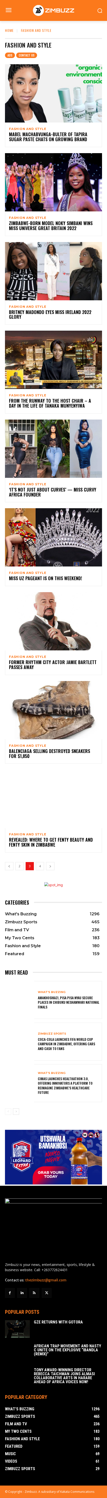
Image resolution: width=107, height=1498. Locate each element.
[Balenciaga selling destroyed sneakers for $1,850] (53, 710)
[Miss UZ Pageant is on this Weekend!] (53, 537)
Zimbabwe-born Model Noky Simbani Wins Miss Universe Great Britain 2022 (51, 225)
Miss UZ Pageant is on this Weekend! (45, 578)
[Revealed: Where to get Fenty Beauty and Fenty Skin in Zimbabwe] (53, 799)
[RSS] (34, 1293)
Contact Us (27, 55)
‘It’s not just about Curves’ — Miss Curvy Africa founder (52, 492)
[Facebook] (10, 1293)
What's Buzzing (51, 992)
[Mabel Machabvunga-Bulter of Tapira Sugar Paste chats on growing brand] (53, 93)
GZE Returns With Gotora (58, 1322)
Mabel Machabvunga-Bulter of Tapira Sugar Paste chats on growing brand (48, 136)
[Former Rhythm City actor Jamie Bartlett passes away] (53, 621)
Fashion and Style (27, 128)
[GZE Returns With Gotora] (17, 1329)
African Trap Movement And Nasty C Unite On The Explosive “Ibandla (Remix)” (67, 1350)
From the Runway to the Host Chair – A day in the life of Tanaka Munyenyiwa (50, 403)
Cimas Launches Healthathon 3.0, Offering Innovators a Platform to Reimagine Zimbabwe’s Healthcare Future (65, 1085)
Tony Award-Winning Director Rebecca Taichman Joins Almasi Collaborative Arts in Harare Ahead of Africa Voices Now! (64, 1376)
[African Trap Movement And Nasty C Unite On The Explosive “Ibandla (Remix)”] (17, 1353)
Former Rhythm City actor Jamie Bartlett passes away (53, 664)
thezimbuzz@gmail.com (45, 1280)
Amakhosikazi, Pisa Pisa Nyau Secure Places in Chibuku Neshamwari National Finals (68, 1002)
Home (9, 30)
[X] (47, 1293)
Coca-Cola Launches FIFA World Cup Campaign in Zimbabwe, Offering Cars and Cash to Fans (66, 1044)
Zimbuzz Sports (52, 1033)
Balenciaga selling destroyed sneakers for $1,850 (49, 753)
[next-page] (50, 866)
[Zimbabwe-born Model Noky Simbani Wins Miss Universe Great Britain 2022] (53, 182)
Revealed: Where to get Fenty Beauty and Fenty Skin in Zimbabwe (51, 842)
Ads (9, 55)
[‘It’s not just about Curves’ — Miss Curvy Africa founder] (53, 449)
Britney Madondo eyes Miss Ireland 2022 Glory (50, 314)
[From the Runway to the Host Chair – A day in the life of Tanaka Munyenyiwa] (53, 360)
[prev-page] (9, 866)
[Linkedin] (22, 1293)
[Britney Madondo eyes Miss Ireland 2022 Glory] (53, 271)
